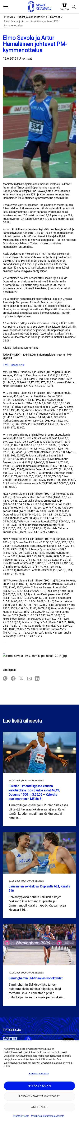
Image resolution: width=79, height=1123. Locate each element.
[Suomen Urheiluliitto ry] (39, 7)
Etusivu (8, 17)
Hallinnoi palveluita (39, 1073)
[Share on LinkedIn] (37, 678)
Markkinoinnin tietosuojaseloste (47, 1116)
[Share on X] (21, 678)
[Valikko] (6, 6)
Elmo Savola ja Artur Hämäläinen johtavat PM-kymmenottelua (31, 23)
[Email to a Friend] (29, 678)
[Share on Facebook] (13, 678)
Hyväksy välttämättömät (39, 1096)
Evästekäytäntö (21, 1116)
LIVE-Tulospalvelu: (14, 365)
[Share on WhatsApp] (5, 678)
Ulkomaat (54, 17)
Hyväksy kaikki (39, 1086)
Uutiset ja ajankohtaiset (31, 17)
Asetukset (39, 1107)
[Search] (74, 7)
